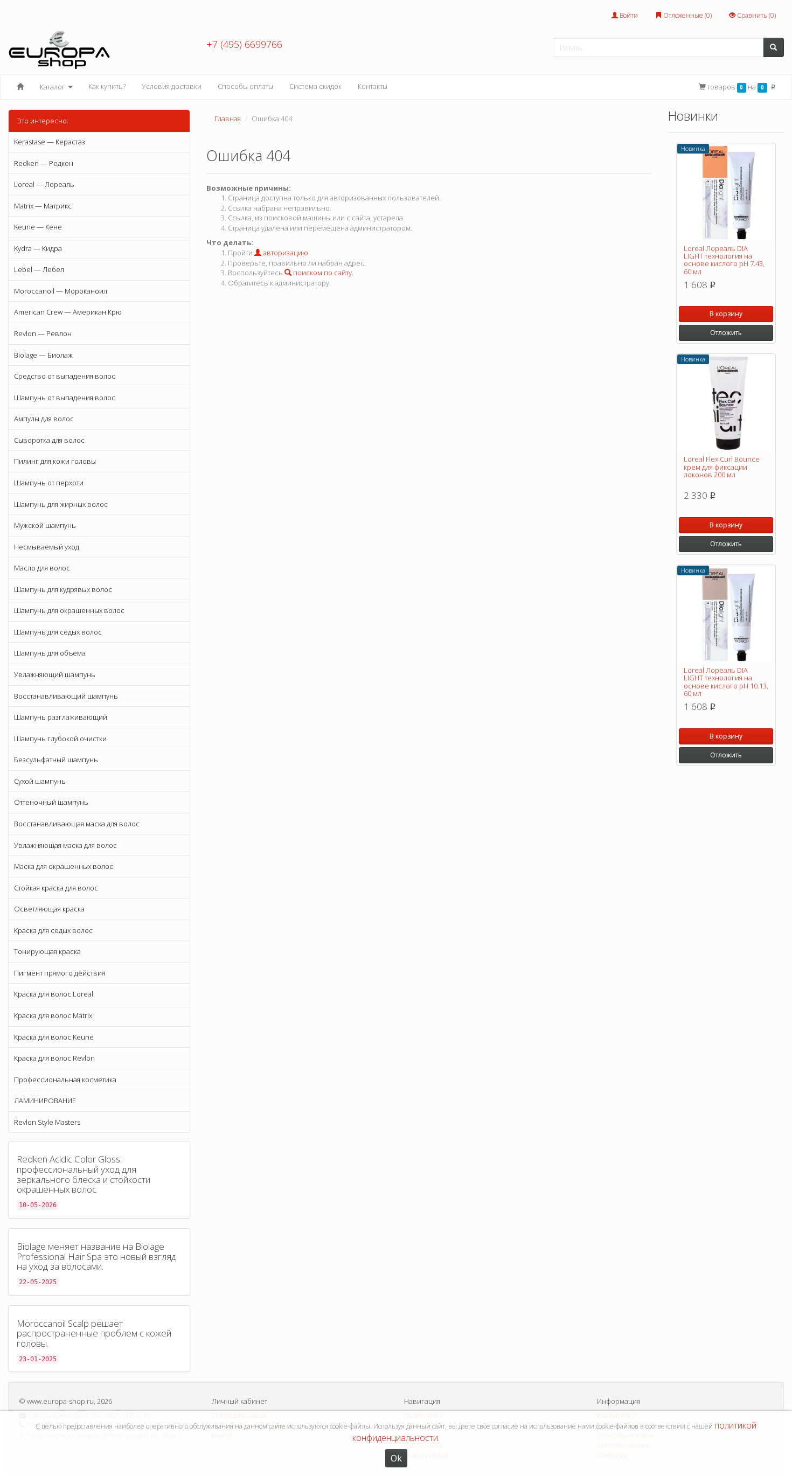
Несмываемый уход (46, 547)
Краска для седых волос (53, 930)
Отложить (726, 332)
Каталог (53, 87)
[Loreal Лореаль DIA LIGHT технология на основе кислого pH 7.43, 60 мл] (726, 192)
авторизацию (284, 252)
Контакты (372, 86)
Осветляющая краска (49, 909)
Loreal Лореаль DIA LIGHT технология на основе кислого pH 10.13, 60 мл (726, 681)
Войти (628, 15)
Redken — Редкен (43, 163)
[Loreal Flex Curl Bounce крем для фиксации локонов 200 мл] (726, 403)
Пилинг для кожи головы (55, 461)
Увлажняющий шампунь (54, 674)
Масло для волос (42, 568)
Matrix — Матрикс (43, 206)
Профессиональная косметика (65, 1079)
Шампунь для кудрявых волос (63, 589)
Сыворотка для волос (49, 440)
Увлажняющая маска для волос (65, 845)
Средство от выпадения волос (64, 376)
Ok (396, 1458)
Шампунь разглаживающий (60, 717)
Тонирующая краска (47, 951)
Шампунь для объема (50, 653)
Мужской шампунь (45, 525)
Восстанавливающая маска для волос (77, 823)
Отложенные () (687, 15)
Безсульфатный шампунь (56, 759)
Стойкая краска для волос (56, 888)
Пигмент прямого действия (59, 973)
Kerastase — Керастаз (49, 142)
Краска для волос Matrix (53, 1015)
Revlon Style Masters (47, 1122)
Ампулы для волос (44, 418)
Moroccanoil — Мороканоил (60, 291)
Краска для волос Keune (54, 1037)
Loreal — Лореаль (44, 184)
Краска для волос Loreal (53, 994)
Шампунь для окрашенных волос (69, 610)
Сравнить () (755, 15)
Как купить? (107, 86)
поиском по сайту (321, 272)
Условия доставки (172, 86)
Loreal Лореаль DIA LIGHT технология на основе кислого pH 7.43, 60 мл (724, 259)
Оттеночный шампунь (51, 802)
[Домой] (20, 87)
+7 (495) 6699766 (244, 44)
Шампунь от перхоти (49, 483)
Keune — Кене (38, 227)
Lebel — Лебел (39, 269)
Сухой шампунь (40, 781)
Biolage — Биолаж (43, 355)
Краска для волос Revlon (54, 1058)
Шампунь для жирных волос (61, 504)
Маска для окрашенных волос (63, 866)
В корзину (726, 313)
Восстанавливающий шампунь (66, 696)
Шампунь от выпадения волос (64, 397)
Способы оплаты (245, 86)
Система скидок (315, 86)
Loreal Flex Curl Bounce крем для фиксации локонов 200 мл (722, 466)
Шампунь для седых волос (58, 632)
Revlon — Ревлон (43, 333)
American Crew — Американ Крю (68, 312)
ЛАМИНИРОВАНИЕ (45, 1100)
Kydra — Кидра (38, 248)
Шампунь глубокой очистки (60, 738)
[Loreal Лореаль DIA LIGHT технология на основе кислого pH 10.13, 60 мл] (726, 614)
